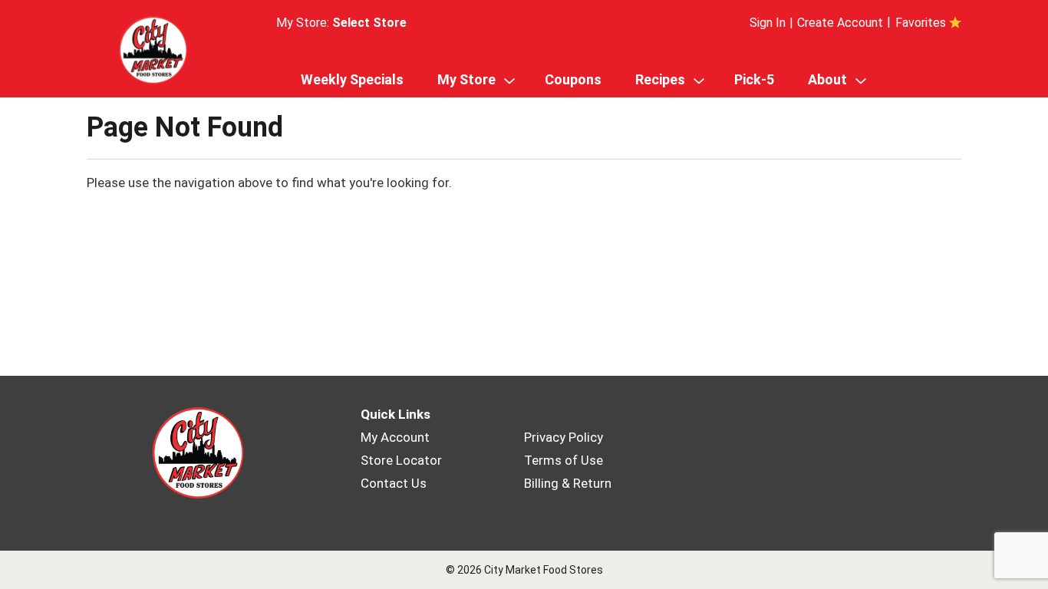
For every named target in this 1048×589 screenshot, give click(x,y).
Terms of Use (563, 460)
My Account (395, 437)
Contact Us (394, 483)
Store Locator (401, 460)
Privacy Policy (563, 437)
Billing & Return (567, 483)
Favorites (920, 22)
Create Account (840, 22)
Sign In (768, 22)
